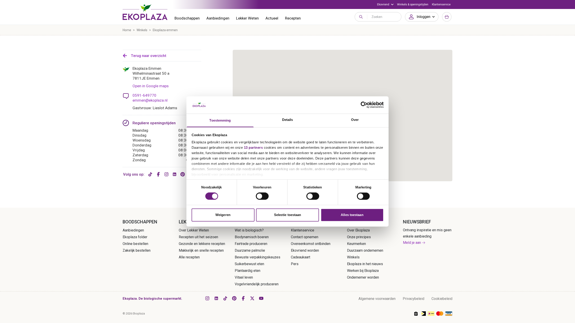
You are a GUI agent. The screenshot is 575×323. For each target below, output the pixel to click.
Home (127, 30)
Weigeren (222, 215)
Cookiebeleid (441, 299)
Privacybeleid (413, 299)
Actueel (271, 18)
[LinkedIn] (174, 174)
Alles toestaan (352, 215)
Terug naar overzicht (148, 55)
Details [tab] (287, 120)
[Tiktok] (150, 174)
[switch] (262, 196)
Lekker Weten (247, 18)
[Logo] (145, 12)
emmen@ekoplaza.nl (150, 100)
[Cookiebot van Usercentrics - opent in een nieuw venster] (364, 105)
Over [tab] (355, 120)
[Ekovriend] (385, 4)
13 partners (253, 147)
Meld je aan (412, 242)
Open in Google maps (151, 86)
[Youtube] (261, 298)
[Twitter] (252, 298)
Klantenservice (441, 4)
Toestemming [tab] (220, 120)
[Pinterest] (182, 174)
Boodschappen (187, 18)
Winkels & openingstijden (412, 4)
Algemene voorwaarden (377, 299)
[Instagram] (166, 174)
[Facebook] (158, 174)
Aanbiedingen (217, 18)
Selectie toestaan (287, 215)
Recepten (293, 18)
